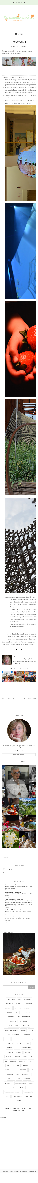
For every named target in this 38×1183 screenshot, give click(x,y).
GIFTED (9, 1048)
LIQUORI (17, 1057)
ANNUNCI (27, 999)
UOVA (8, 1096)
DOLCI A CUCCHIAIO (14, 1034)
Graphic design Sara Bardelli (22, 1109)
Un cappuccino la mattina (13, 892)
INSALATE (10, 1052)
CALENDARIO (28, 1008)
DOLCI (31, 1030)
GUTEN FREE (26, 1048)
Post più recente (8, 698)
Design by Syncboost (29, 1171)
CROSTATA (25, 1026)
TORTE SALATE (28, 1092)
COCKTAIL (11, 1017)
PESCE (7, 1070)
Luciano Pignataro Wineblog (14, 899)
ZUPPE (19, 1101)
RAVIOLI (10, 1074)
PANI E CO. (22, 1061)
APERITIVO (19, 1004)
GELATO (26, 1043)
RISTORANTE (26, 1074)
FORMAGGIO (29, 1039)
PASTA (31, 1061)
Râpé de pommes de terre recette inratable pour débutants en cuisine (18, 887)
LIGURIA (8, 1057)
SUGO (15, 1088)
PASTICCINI (10, 1065)
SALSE (19, 1079)
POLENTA (23, 1070)
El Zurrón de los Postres (12, 917)
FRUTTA (18, 1043)
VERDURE (28, 1096)
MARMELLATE (27, 1057)
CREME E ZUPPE (14, 1026)
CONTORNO (23, 1021)
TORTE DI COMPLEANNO (12, 1092)
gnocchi (17, 1048)
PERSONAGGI (27, 1065)
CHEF (17, 1012)
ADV (19, 999)
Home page (19, 698)
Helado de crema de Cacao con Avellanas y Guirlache (18, 919)
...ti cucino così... (18, 1171)
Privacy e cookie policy (12, 1108)
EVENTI (6, 1039)
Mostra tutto (32, 924)
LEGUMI (18, 1052)
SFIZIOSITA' (8, 1083)
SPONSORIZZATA (20, 1083)
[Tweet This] (16, 649)
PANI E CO (13, 1061)
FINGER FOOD (17, 1039)
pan (6, 1061)
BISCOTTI (18, 1008)
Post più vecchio (30, 698)
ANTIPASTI (9, 1004)
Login (24, 1108)
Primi (31, 1070)
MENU (20, 34)
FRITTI (10, 1043)
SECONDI (27, 1079)
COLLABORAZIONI (24, 1017)
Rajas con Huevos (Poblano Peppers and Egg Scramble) (18, 894)
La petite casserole (10, 885)
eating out (27, 1034)
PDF (18, 1065)
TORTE (22, 1088)
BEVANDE (8, 1008)
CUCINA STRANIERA (11, 1030)
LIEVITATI (27, 1052)
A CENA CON (11, 999)
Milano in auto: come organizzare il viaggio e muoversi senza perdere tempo (18, 912)
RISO (17, 1074)
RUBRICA (11, 1079)
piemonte (14, 1070)
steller (31, 1083)
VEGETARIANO (17, 1096)
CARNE (9, 1012)
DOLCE (23, 1030)
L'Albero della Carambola (13, 910)
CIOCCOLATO (26, 1012)
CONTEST (13, 1021)
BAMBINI (29, 1004)
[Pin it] (21, 649)
